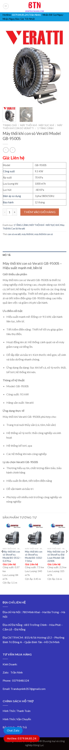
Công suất (9, 171)
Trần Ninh (16, 672)
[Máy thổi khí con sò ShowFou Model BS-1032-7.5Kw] (34, 534)
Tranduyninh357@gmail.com (28, 688)
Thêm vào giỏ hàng (39, 212)
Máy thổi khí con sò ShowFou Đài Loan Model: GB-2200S (56, 556)
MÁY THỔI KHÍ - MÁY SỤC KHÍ (37, 125)
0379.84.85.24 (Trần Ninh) (26, 14)
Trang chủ (10, 125)
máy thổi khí (27, 234)
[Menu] (6, 6)
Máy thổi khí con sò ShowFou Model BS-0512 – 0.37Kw (12, 556)
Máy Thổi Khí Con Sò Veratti (32, 126)
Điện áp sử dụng (12, 196)
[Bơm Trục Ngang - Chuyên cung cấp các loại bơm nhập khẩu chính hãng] (34, 6)
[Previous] (8, 66)
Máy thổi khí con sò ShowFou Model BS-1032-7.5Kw (34, 556)
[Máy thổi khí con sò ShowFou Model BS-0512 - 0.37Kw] (12, 534)
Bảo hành (8, 202)
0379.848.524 (20, 680)
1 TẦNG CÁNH (45, 128)
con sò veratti (14, 234)
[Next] (61, 66)
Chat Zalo (13, 730)
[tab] (34, 255)
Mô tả (6, 255)
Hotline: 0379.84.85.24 (21, 738)
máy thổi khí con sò (43, 234)
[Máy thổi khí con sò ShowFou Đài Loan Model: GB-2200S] (56, 534)
